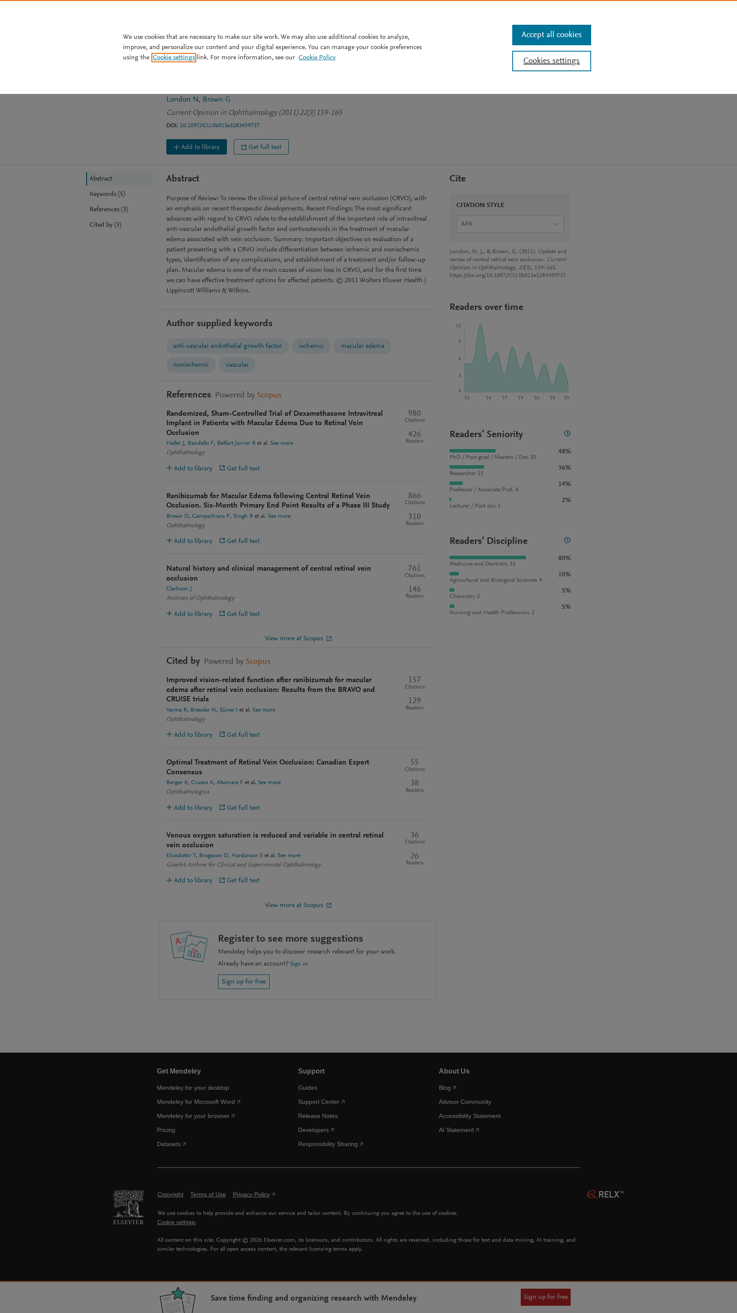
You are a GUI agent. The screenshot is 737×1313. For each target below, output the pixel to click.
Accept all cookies (552, 35)
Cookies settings (551, 61)
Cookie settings (174, 57)
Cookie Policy (317, 57)
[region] (368, 47)
